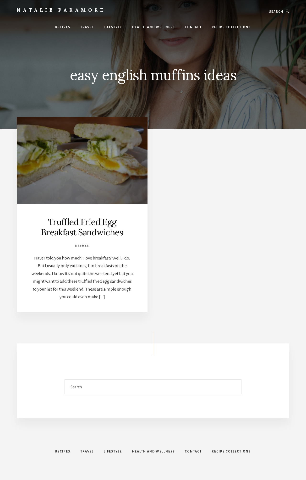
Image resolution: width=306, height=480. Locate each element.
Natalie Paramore (61, 10)
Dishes (82, 245)
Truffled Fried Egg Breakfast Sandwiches (82, 227)
